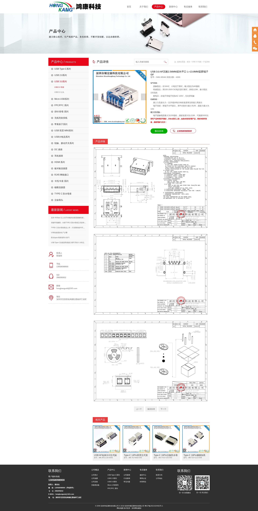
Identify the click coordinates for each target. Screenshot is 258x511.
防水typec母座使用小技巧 (60, 238)
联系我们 (203, 7)
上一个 (139, 409)
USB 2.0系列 (60, 75)
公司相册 (94, 478)
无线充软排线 (60, 118)
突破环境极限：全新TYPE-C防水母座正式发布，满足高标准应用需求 (76, 223)
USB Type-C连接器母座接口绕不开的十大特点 (67, 242)
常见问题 (127, 482)
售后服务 (188, 7)
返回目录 (151, 409)
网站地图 (120, 508)
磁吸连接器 (59, 187)
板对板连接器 (60, 168)
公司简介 (94, 475)
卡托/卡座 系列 (61, 181)
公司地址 (159, 478)
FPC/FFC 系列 (61, 105)
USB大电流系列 (62, 137)
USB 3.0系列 (60, 81)
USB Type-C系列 (62, 69)
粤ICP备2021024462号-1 (154, 506)
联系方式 (159, 475)
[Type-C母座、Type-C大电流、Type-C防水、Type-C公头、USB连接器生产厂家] (75, 6)
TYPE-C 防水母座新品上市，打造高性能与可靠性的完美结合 (72, 228)
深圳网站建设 (136, 508)
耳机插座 (58, 156)
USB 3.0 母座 (59, 87)
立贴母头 (58, 200)
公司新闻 (127, 475)
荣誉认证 (143, 478)
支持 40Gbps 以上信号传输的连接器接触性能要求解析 (70, 218)
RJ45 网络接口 (61, 175)
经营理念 (143, 482)
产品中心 (158, 7)
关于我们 (143, 7)
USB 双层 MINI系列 (63, 130)
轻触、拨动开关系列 (64, 143)
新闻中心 (173, 7)
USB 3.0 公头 (59, 92)
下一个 (163, 409)
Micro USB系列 (61, 99)
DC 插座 (58, 149)
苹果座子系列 (60, 124)
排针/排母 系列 (61, 111)
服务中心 (143, 475)
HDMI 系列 (59, 162)
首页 (129, 7)
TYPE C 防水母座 (62, 194)
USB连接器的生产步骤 (59, 233)
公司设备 (94, 482)
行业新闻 (127, 478)
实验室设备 (95, 485)
